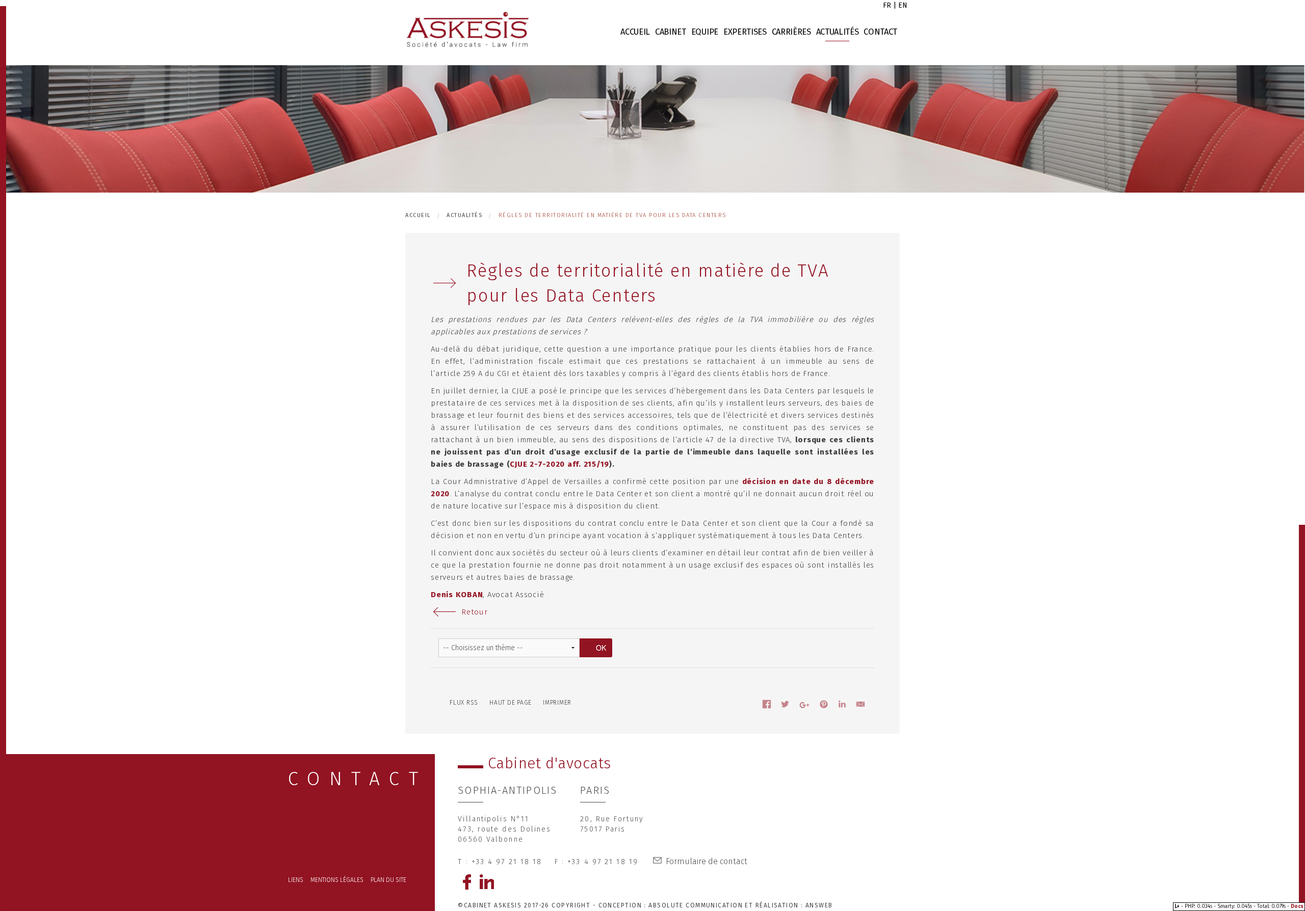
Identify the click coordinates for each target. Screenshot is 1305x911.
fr (887, 5)
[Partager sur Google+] (804, 707)
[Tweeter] (785, 706)
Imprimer (557, 702)
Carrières (791, 32)
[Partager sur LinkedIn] (842, 706)
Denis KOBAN (457, 594)
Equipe (704, 32)
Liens (295, 879)
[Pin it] (824, 706)
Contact (880, 32)
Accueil (635, 32)
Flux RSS (464, 702)
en (902, 5)
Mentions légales (336, 879)
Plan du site (388, 879)
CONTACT (358, 778)
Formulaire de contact (706, 861)
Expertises (745, 32)
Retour (474, 612)
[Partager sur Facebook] (767, 706)
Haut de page (510, 702)
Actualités (837, 32)
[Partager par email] (860, 706)
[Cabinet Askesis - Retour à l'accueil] (467, 30)
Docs (1297, 906)
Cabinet (670, 32)
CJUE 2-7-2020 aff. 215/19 (559, 464)
